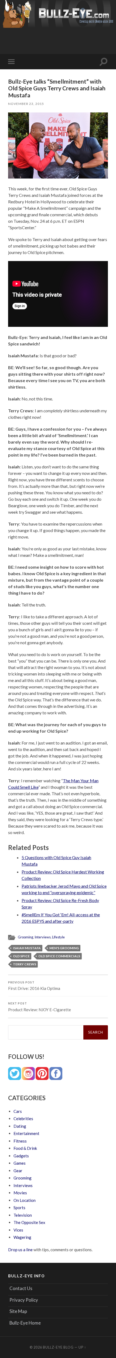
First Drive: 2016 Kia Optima (34, 986)
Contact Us (20, 1288)
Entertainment (26, 1133)
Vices (18, 1229)
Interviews (43, 937)
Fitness (20, 1140)
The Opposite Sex (29, 1222)
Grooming (25, 937)
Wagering (22, 1237)
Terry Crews (24, 964)
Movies (20, 1192)
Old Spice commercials (59, 956)
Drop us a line (20, 1249)
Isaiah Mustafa (27, 948)
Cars (17, 1111)
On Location (24, 1200)
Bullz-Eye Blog (58, 1347)
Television (22, 1215)
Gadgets (21, 1155)
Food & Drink (25, 1148)
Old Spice (21, 956)
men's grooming (64, 948)
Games (19, 1163)
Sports (19, 1207)
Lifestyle (58, 937)
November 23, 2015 (26, 104)
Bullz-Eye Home (25, 1323)
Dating (19, 1126)
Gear (17, 1170)
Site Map (18, 1311)
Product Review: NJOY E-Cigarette (39, 1007)
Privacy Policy (23, 1300)
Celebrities (23, 1118)
